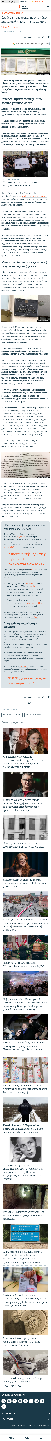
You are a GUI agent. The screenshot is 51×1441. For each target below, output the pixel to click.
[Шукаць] (40, 1438)
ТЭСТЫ (26, 1438)
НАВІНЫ (11, 1438)
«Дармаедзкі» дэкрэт (12, 13)
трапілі (32, 586)
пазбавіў (34, 570)
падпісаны (21, 537)
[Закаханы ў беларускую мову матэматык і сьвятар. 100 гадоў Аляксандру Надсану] (25, 1322)
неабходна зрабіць (33, 603)
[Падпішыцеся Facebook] (9, 1401)
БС (2, 27)
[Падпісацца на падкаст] (25, 1401)
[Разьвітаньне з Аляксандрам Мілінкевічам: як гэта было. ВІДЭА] (25, 947)
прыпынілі (23, 666)
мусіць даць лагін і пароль (34, 196)
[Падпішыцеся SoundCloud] (31, 1401)
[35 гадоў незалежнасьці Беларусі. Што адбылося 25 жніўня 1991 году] (25, 827)
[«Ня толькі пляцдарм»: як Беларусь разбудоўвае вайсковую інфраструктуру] (25, 1362)
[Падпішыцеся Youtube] (20, 1401)
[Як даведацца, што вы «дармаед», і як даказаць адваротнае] (25, 164)
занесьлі (30, 583)
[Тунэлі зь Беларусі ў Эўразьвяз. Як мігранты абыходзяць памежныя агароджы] (25, 1196)
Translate (39, 2)
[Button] (29, 37)
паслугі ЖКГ (9, 547)
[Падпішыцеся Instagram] (36, 1401)
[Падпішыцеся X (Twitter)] (14, 1401)
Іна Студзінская (11, 27)
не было (34, 617)
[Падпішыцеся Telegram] (42, 1401)
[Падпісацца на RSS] (3, 1406)
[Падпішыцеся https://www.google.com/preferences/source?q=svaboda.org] (3, 1401)
